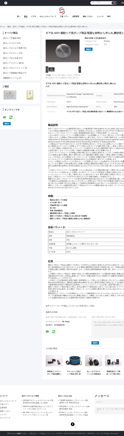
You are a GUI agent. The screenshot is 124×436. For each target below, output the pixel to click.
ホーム (2, 27)
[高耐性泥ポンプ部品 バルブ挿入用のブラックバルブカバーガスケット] (113, 360)
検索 (114, 3)
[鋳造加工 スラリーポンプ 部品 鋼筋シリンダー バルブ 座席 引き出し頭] (54, 360)
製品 (25, 16)
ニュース (100, 16)
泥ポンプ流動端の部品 (12, 73)
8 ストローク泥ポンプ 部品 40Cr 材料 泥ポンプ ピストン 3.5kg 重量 (74, 372)
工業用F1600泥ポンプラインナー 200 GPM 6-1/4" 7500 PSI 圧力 (73, 401)
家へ (18, 16)
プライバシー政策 (14, 433)
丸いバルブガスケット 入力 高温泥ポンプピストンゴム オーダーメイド (94, 372)
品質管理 (75, 16)
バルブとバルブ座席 (75, 306)
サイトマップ (5, 418)
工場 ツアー (64, 16)
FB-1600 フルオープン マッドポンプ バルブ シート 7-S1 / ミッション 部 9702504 (38, 414)
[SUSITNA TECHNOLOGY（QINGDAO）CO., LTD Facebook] (6, 2)
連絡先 (88, 49)
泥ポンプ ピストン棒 (12, 63)
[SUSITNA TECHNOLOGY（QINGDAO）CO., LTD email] (6, 117)
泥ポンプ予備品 (19, 27)
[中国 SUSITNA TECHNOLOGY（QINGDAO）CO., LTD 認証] (10, 95)
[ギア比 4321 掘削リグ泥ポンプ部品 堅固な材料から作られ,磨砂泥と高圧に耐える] (63, 51)
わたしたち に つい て (48, 16)
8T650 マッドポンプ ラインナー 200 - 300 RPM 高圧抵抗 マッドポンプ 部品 (73, 414)
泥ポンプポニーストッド (13, 68)
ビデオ (33, 16)
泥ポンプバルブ (10, 43)
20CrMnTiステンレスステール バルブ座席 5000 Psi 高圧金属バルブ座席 (38, 401)
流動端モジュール (11, 78)
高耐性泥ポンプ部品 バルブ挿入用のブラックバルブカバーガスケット (113, 372)
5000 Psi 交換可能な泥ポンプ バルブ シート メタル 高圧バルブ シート (38, 407)
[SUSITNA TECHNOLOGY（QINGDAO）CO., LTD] (62, 10)
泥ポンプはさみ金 (11, 58)
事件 (109, 16)
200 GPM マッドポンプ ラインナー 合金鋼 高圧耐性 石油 (74, 407)
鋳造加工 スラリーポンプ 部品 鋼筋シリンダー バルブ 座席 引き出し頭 (54, 372)
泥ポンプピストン (11, 53)
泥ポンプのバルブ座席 (12, 48)
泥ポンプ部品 (89, 306)
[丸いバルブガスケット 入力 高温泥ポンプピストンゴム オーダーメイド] (93, 360)
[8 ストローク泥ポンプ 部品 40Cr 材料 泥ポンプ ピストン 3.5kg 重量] (73, 360)
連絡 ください (88, 16)
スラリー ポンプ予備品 (58, 306)
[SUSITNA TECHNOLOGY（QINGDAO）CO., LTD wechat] (12, 117)
